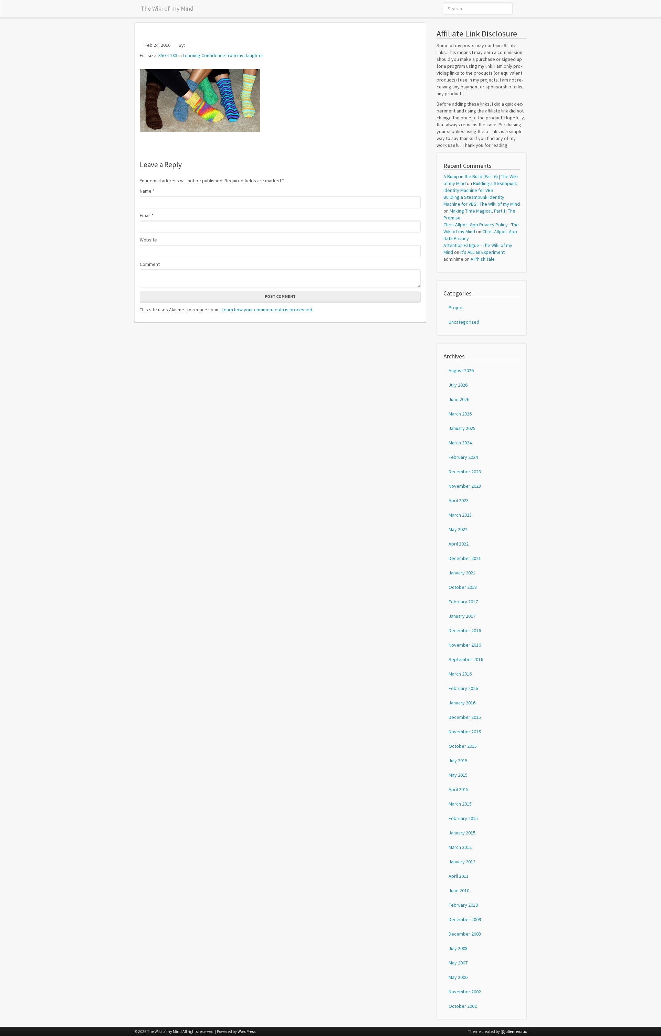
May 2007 (458, 963)
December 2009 (465, 919)
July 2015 (458, 760)
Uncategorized (464, 322)
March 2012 (460, 847)
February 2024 (463, 457)
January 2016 (462, 703)
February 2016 (463, 688)
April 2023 (459, 500)
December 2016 (465, 630)
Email (147, 215)
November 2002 (465, 992)
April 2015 (459, 789)
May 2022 (458, 529)
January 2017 (462, 616)
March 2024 (460, 443)
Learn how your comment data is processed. (267, 309)
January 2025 (462, 428)
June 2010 (459, 890)
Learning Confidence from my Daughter (223, 55)
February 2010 (463, 905)
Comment (150, 264)
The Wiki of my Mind (167, 7)
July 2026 (458, 385)
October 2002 (463, 1006)
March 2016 (460, 674)
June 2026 (459, 399)
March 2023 (460, 515)
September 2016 (466, 659)
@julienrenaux (514, 1031)
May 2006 (458, 977)
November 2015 (465, 732)
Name (147, 191)
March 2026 (460, 414)
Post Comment (280, 296)
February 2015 (463, 818)
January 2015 (462, 833)
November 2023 (465, 486)
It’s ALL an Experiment (482, 252)
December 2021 (465, 558)
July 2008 (458, 948)
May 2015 (458, 775)
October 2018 (463, 587)
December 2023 (465, 471)
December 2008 (465, 934)
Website (148, 240)
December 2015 (465, 717)
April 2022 (459, 544)
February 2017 (463, 601)
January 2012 (462, 862)
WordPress (246, 1031)
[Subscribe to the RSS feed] (525, 8)
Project (456, 307)
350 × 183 (167, 55)
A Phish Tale (483, 259)
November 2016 (465, 645)
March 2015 (460, 804)
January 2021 (462, 573)
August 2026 (461, 370)
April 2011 (459, 876)
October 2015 (463, 746)
